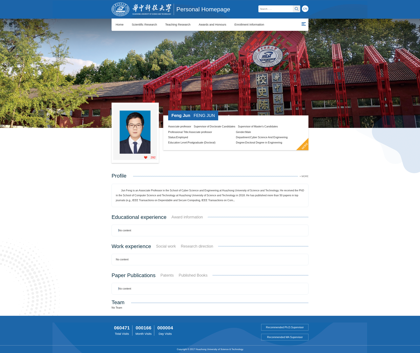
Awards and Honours (212, 24)
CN (305, 8)
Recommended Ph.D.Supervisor (285, 327)
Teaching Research (177, 24)
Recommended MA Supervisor (285, 337)
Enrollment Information (249, 24)
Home (120, 24)
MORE (305, 146)
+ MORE (304, 176)
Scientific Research (144, 24)
